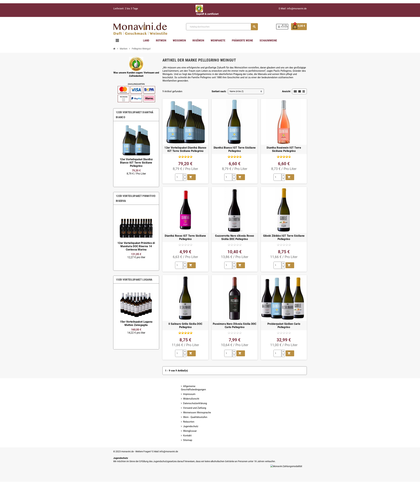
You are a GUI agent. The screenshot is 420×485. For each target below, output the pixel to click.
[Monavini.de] (140, 26)
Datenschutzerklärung (195, 403)
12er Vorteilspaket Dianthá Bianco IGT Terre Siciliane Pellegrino (136, 162)
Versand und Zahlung (194, 407)
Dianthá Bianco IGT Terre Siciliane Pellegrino (235, 149)
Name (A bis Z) (237, 91)
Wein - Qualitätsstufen (195, 417)
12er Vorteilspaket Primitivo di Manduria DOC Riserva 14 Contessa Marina (136, 246)
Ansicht (286, 91)
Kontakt (187, 435)
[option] (136, 154)
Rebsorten (188, 421)
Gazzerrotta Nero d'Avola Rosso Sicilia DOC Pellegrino (234, 237)
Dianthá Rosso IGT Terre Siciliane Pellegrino (185, 237)
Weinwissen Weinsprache (197, 412)
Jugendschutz (190, 426)
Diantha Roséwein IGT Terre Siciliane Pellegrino (284, 149)
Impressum (189, 394)
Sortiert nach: (219, 91)
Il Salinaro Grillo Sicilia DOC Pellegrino (185, 325)
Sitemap (187, 440)
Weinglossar (190, 430)
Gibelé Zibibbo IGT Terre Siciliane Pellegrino (284, 237)
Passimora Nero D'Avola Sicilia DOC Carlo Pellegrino (234, 325)
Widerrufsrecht (191, 398)
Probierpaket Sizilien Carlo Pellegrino (283, 325)
